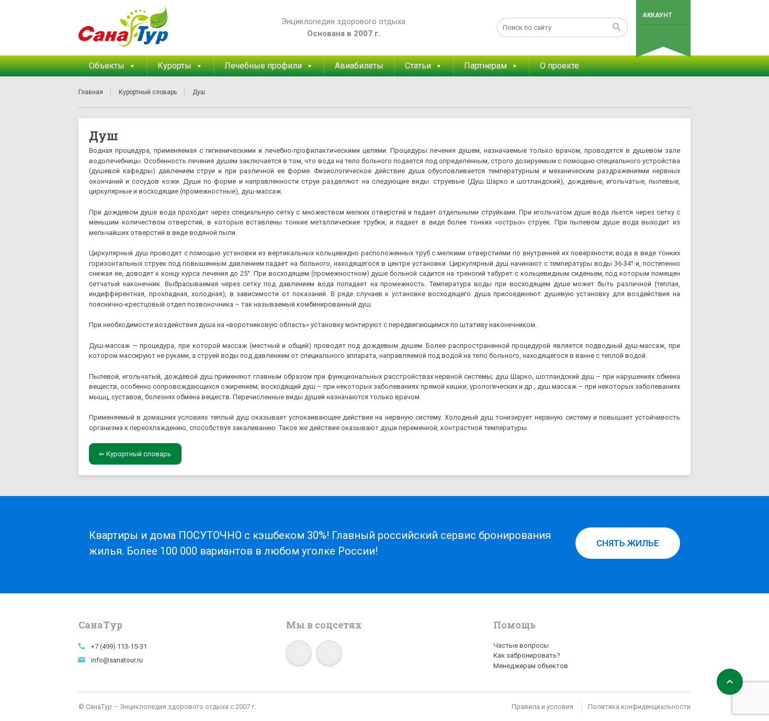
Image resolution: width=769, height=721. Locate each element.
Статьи (418, 66)
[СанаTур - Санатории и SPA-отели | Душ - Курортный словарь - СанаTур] (123, 26)
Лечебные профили (263, 66)
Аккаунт (656, 15)
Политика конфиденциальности (639, 707)
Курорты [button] (174, 66)
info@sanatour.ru (117, 660)
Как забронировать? (526, 655)
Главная (90, 92)
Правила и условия (542, 707)
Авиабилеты (359, 66)
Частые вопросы (521, 645)
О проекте (559, 66)
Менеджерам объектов (530, 666)
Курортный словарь (148, 92)
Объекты (107, 66)
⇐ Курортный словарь (135, 454)
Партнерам (485, 66)
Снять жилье (627, 543)
